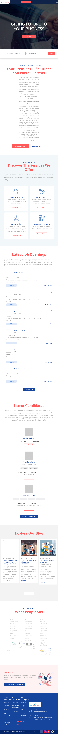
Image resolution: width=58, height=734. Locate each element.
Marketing (24, 468)
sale (38, 499)
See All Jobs (29, 389)
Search (51, 53)
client (42, 499)
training (16, 499)
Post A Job (23, 703)
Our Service (7, 703)
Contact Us (7, 716)
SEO (31, 468)
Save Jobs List (15, 705)
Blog (5, 713)
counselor (23, 499)
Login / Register (26, 2)
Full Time (11, 285)
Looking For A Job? (19, 146)
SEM (35, 468)
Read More (6, 580)
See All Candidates (29, 517)
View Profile (28, 445)
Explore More (15, 207)
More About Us (28, 141)
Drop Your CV (29, 36)
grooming (31, 499)
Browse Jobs (15, 707)
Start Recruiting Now (15, 684)
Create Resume (16, 703)
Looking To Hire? (37, 146)
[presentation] (26, 593)
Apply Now (49, 285)
